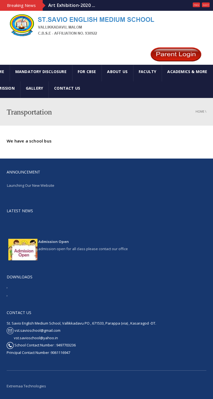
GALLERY (34, 88)
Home (200, 111)
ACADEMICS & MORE (187, 71)
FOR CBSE (87, 71)
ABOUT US (117, 71)
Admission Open (53, 240)
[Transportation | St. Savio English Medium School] (81, 24)
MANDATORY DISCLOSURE (41, 71)
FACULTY (147, 71)
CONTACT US (67, 88)
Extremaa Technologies (26, 386)
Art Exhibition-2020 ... (71, 5)
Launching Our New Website (30, 185)
